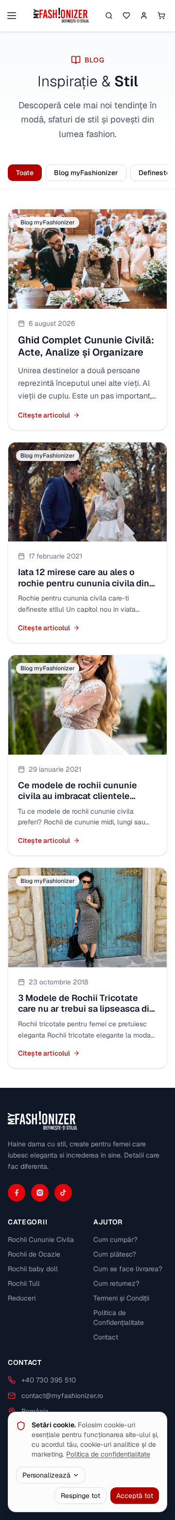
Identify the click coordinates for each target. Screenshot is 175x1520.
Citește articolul (44, 415)
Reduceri (21, 1298)
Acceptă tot (134, 1495)
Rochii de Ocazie (34, 1254)
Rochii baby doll (33, 1268)
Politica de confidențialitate (108, 1454)
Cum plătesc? (114, 1254)
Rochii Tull (24, 1283)
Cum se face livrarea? (127, 1268)
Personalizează (46, 1475)
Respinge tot (80, 1495)
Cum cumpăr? (115, 1239)
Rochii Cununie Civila (41, 1239)
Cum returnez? (116, 1283)
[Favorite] (126, 15)
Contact (105, 1337)
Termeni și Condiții (121, 1298)
